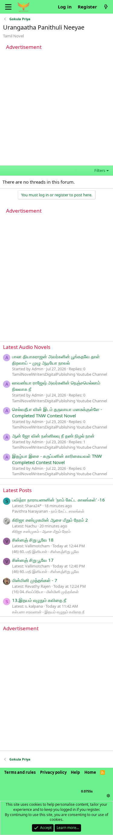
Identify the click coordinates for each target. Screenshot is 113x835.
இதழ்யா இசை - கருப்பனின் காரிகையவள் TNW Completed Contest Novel (57, 459)
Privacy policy (53, 772)
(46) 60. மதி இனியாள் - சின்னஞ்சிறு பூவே (45, 551)
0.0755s (87, 791)
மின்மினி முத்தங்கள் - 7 (34, 580)
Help (75, 772)
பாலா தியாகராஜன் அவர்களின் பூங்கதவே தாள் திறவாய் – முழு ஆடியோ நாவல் (56, 359)
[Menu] (8, 7)
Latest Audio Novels (26, 346)
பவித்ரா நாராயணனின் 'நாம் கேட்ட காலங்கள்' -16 (58, 500)
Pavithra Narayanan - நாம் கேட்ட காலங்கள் (48, 511)
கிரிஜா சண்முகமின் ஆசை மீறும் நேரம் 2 (50, 520)
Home (90, 772)
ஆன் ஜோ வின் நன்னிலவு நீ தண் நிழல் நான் (53, 436)
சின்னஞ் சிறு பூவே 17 (33, 560)
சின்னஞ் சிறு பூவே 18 (33, 540)
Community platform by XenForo (53, 783)
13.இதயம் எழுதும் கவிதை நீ (39, 600)
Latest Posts (17, 490)
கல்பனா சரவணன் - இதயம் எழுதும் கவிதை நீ (48, 612)
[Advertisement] (56, 108)
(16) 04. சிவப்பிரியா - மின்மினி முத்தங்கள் (45, 591)
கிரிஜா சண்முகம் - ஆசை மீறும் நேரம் (41, 531)
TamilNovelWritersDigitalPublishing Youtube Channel (59, 374)
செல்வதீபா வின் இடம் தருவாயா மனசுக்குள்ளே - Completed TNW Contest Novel (57, 412)
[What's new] (106, 6)
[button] (108, 795)
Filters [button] (99, 170)
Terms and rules (20, 772)
